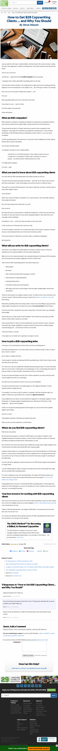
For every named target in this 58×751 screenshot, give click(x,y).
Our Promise (39, 705)
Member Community (35, 726)
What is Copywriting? (22, 728)
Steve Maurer (15, 573)
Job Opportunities (34, 730)
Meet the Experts (40, 707)
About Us (22, 8)
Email (46, 551)
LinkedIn (39, 551)
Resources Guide (27, 703)
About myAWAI (33, 724)
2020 (5, 12)
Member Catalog (34, 732)
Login (31, 734)
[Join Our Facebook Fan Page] (43, 8)
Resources (15, 8)
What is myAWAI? (21, 730)
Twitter (23, 551)
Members (38, 8)
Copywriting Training (16, 707)
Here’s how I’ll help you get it (39, 749)
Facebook (15, 551)
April (9, 12)
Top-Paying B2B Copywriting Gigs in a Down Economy (21, 570)
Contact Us (20, 724)
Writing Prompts (27, 711)
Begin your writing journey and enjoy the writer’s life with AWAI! (28, 690)
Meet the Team (40, 709)
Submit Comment (28, 655)
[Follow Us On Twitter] (45, 8)
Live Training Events (15, 711)
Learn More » (20, 537)
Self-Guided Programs (16, 709)
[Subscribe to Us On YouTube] (53, 8)
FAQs (18, 726)
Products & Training (6, 8)
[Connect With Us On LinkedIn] (49, 8)
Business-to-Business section (43, 297)
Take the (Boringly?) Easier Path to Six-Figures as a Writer (22, 564)
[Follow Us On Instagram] (51, 8)
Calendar (32, 728)
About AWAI (39, 703)
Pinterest (31, 551)
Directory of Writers (41, 715)
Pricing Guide (26, 707)
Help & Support (30, 8)
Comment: (17, 642)
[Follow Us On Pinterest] (47, 8)
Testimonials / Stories (41, 711)
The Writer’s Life (16, 576)
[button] (47, 2)
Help (18, 722)
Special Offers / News (16, 713)
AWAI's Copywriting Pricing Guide (44, 503)
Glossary (25, 713)
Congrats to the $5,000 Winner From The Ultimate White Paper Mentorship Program (30, 567)
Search (40, 2)
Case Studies (39, 713)
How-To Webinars (27, 709)
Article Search (26, 705)
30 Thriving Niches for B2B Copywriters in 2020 (19, 561)
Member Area (33, 722)
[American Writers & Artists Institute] (4, 3)
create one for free (41, 640)
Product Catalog (15, 705)
